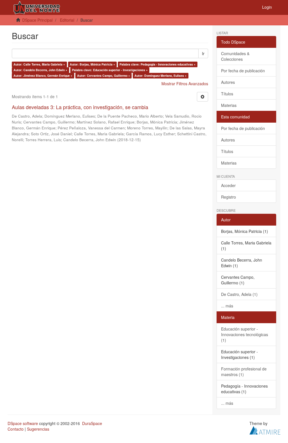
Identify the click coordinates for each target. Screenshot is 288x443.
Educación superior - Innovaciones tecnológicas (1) (244, 334)
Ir (203, 53)
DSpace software (23, 423)
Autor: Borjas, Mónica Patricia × (92, 64)
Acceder (228, 185)
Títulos (227, 93)
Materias (229, 105)
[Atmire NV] (264, 429)
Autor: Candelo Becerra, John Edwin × (40, 70)
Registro (228, 197)
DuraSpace (92, 423)
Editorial (67, 20)
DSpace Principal (37, 20)
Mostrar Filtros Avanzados (184, 83)
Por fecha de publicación (243, 70)
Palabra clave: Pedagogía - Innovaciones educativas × (157, 64)
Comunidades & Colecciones (235, 56)
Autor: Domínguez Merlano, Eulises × (160, 75)
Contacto (16, 429)
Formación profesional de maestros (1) (244, 371)
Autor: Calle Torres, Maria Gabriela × (39, 64)
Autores (228, 82)
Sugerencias (38, 429)
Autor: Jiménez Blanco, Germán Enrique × (43, 75)
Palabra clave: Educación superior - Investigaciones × (110, 70)
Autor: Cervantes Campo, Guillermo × (103, 75)
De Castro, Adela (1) (239, 294)
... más (227, 306)
